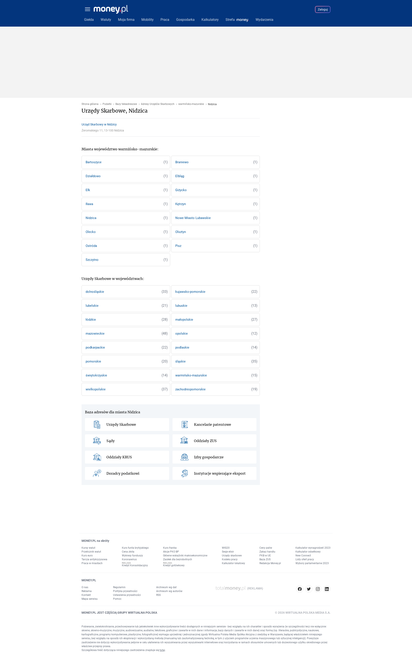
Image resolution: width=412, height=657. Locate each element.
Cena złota (128, 551)
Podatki (107, 104)
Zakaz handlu (267, 551)
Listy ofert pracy (304, 559)
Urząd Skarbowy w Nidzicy (99, 124)
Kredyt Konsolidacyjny (135, 565)
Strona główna (90, 104)
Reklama (87, 591)
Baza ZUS (265, 559)
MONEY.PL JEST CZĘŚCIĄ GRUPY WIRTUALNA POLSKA (119, 612)
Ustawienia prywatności (127, 595)
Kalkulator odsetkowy (308, 551)
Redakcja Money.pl (270, 563)
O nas (85, 587)
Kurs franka (170, 547)
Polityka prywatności (125, 591)
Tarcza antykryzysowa (94, 559)
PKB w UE (265, 555)
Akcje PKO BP (171, 551)
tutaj (162, 650)
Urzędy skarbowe (232, 555)
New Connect (303, 555)
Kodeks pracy (230, 559)
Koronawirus (129, 559)
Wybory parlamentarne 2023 (312, 563)
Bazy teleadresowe (126, 104)
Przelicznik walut (91, 551)
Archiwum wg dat (166, 587)
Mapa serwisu (90, 598)
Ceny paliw (265, 547)
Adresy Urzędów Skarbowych (157, 104)
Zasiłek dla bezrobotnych (177, 559)
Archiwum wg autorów (169, 591)
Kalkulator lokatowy (233, 563)
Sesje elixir (228, 551)
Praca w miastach (92, 563)
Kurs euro (87, 555)
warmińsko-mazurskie (191, 104)
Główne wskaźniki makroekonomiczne (185, 555)
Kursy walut (88, 547)
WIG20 (226, 547)
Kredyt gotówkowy (174, 565)
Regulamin (119, 587)
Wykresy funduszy (132, 555)
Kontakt (86, 595)
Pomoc (117, 598)
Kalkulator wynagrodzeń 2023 (312, 547)
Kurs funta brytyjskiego (135, 547)
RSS (158, 595)
